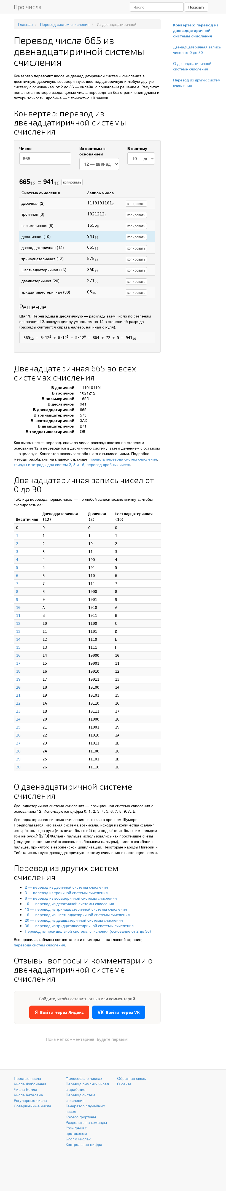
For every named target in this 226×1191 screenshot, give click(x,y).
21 (18, 695)
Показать (196, 7)
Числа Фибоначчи (30, 1083)
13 (18, 631)
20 (18, 687)
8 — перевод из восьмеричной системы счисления (71, 898)
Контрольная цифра (84, 1144)
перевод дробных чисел (108, 464)
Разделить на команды (86, 1122)
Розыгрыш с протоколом (76, 1130)
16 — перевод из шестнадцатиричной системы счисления (77, 914)
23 (18, 711)
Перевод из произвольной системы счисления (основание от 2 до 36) (88, 931)
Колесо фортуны (81, 1116)
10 (18, 607)
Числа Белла (25, 1089)
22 (18, 703)
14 (18, 639)
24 (18, 719)
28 (18, 751)
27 (18, 743)
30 (18, 767)
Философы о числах (84, 1078)
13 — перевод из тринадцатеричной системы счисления (76, 909)
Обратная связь (131, 1078)
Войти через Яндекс (59, 1012)
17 (18, 663)
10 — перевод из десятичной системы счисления (69, 903)
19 (18, 679)
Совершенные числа (32, 1105)
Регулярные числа (30, 1100)
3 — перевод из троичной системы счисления (66, 892)
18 (18, 671)
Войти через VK (119, 1012)
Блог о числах (78, 1138)
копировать (72, 182)
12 (18, 623)
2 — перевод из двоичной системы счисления (66, 887)
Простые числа (27, 1078)
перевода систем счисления (39, 945)
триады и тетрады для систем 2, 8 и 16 (49, 464)
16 (18, 655)
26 (18, 735)
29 (18, 759)
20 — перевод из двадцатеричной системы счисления (74, 920)
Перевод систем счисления (80, 1097)
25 (18, 727)
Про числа (28, 6)
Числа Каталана (28, 1094)
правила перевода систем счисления (123, 459)
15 (18, 647)
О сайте (124, 1083)
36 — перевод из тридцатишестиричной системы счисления (79, 925)
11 (18, 615)
